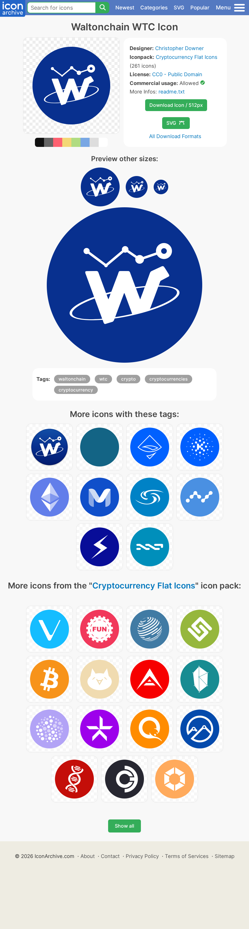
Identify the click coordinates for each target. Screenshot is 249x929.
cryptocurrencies (168, 379)
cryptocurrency (76, 390)
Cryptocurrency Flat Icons (186, 57)
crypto (128, 379)
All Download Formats (175, 136)
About (87, 856)
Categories (154, 8)
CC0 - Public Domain (177, 74)
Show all (124, 826)
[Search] (102, 7)
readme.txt (172, 92)
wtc (103, 379)
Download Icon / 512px (176, 105)
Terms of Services (187, 856)
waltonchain (72, 379)
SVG (179, 8)
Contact (110, 856)
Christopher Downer (179, 48)
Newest (124, 8)
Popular (200, 8)
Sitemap (224, 856)
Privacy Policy (142, 856)
